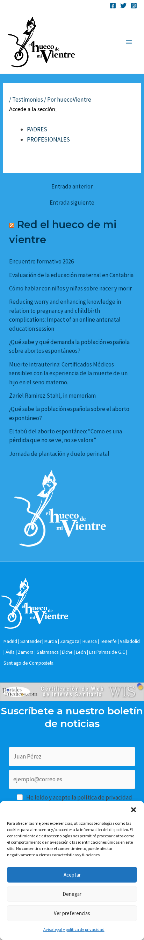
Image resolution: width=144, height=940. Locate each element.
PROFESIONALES (48, 139)
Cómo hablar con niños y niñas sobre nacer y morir (70, 288)
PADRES (37, 129)
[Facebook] (113, 5)
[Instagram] (134, 5)
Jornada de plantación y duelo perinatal (59, 454)
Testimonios (27, 99)
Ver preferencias (72, 913)
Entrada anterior (72, 187)
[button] (133, 809)
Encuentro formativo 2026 (41, 261)
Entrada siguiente (72, 203)
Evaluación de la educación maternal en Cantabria (71, 275)
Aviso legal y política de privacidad (74, 929)
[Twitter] (123, 5)
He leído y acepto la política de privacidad (79, 797)
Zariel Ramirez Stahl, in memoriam (52, 395)
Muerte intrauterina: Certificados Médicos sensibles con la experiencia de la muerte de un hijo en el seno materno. (68, 373)
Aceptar (72, 874)
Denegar (72, 894)
